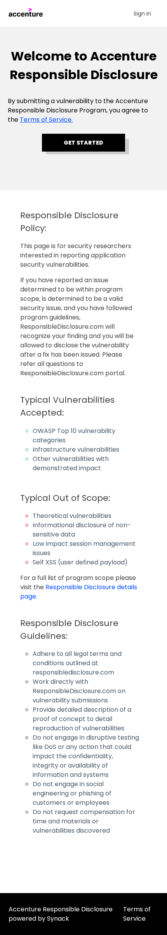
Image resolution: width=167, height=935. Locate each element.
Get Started (83, 143)
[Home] (28, 14)
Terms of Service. (46, 119)
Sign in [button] (142, 13)
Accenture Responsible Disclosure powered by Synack (61, 914)
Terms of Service (137, 914)
